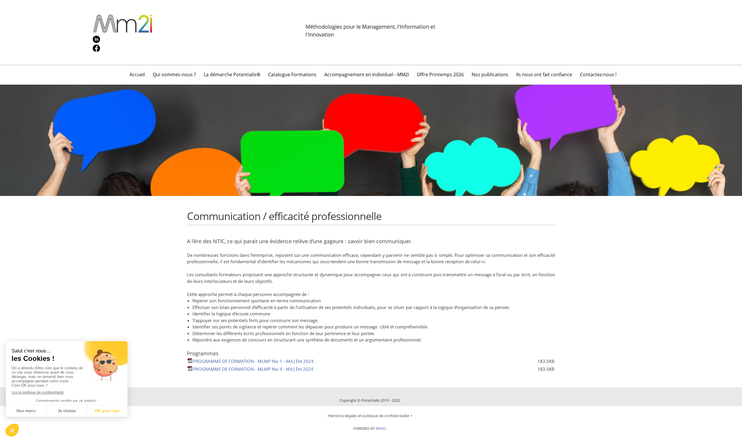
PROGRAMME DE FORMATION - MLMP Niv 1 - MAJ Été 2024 (253, 361)
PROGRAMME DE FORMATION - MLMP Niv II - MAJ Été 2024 (253, 369)
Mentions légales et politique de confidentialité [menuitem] (368, 416)
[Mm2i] (371, 32)
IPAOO (381, 428)
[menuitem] (137, 75)
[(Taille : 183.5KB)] (190, 361)
